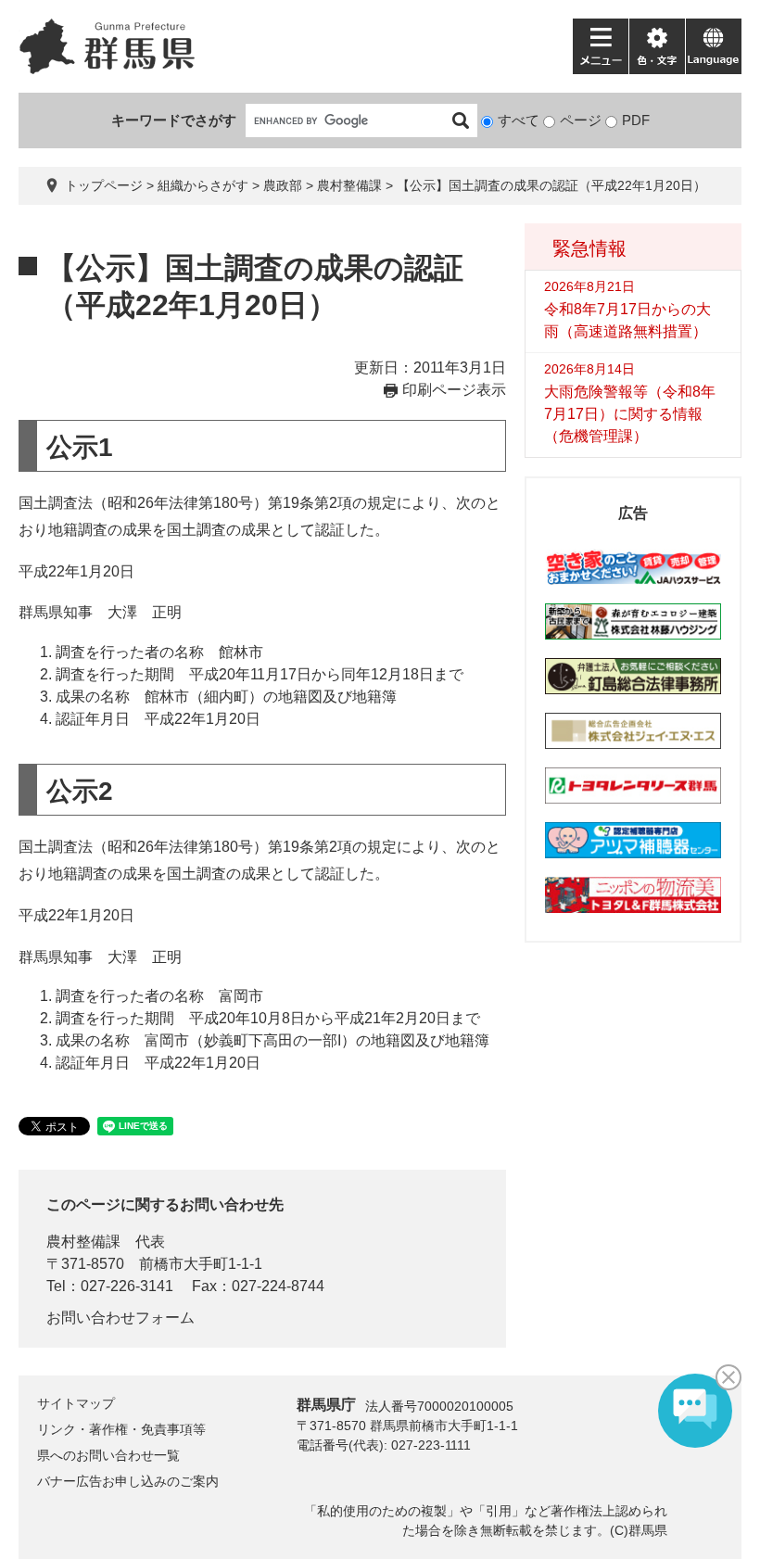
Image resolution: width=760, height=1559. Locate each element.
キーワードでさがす (173, 120)
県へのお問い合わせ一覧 (108, 1455)
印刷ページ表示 (454, 390)
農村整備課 (349, 185)
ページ (581, 120)
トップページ (104, 185)
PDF (636, 120)
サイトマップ (76, 1403)
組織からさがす (203, 185)
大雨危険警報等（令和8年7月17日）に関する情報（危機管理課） (630, 414)
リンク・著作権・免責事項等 (121, 1429)
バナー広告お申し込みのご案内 (128, 1481)
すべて (518, 120)
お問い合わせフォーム (120, 1317)
